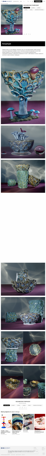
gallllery (43, 447)
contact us (23, 454)
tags (21, 1)
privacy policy (13, 454)
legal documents (18, 454)
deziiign (35, 447)
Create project (38, 1)
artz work (35, 448)
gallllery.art (43, 448)
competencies (16, 1)
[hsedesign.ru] (7, 1)
